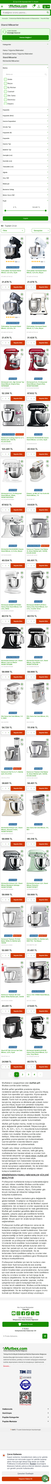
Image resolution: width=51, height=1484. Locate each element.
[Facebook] (23, 1313)
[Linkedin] (37, 1313)
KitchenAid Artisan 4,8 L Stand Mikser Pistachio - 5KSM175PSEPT (37, 885)
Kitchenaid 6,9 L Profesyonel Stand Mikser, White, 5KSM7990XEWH (11, 495)
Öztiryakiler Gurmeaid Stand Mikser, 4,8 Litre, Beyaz (36, 271)
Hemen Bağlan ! (25, 37)
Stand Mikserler (10, 57)
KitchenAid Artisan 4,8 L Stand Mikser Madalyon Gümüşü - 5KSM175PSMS (11, 885)
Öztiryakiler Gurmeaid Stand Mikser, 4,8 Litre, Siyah (11, 271)
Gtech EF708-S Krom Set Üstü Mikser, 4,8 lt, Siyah (11, 1051)
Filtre (5, 230)
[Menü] (2, 6)
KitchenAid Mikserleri (11, 61)
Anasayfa (5, 18)
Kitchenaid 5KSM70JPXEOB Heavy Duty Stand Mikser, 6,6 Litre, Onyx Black (37, 1052)
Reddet (33, 1464)
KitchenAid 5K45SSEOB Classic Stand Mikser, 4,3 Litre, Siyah (38, 439)
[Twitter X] (33, 1313)
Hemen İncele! (27, 1324)
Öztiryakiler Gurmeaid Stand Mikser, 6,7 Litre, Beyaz (36, 327)
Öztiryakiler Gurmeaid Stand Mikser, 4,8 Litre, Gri (11, 327)
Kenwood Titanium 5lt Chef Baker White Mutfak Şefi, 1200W (12, 996)
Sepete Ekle (18, 287)
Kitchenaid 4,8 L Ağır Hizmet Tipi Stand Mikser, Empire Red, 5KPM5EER (12, 384)
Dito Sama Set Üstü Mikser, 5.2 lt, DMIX (12, 717)
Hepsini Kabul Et (25, 1479)
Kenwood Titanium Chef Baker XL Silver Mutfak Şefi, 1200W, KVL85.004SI (37, 551)
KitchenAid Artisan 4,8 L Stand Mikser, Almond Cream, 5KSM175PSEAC (11, 829)
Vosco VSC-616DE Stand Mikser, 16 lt (38, 996)
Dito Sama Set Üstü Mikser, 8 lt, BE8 (38, 717)
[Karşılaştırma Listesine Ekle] (22, 243)
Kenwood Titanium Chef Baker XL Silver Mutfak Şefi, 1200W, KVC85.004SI (37, 774)
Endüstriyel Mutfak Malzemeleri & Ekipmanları (24, 18)
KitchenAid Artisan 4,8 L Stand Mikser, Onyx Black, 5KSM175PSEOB (37, 662)
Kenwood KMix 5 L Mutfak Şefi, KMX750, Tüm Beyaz (38, 940)
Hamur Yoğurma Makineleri (13, 50)
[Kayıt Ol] (44, 1336)
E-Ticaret (18, 1430)
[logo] (17, 6)
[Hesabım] (39, 6)
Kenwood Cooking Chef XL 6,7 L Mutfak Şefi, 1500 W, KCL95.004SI (12, 439)
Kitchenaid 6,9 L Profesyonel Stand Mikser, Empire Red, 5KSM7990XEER (37, 384)
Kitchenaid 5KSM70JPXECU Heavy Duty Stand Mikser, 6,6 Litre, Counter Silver (37, 606)
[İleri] (40, 1074)
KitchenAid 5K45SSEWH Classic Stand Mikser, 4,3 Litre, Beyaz (12, 550)
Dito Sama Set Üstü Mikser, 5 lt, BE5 (38, 828)
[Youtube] (14, 1313)
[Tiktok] (28, 1313)
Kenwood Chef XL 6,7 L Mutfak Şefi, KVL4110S (12, 773)
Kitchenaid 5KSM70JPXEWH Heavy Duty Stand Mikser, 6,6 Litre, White (11, 606)
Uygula (25, 218)
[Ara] (47, 12)
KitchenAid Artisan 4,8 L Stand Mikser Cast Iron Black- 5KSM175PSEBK (11, 662)
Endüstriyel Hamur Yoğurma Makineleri (18, 54)
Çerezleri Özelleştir (25, 1474)
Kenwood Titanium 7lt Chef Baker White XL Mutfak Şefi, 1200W (11, 941)
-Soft (12, 1430)
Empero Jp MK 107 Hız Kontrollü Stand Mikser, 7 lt (38, 494)
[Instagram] (18, 1313)
